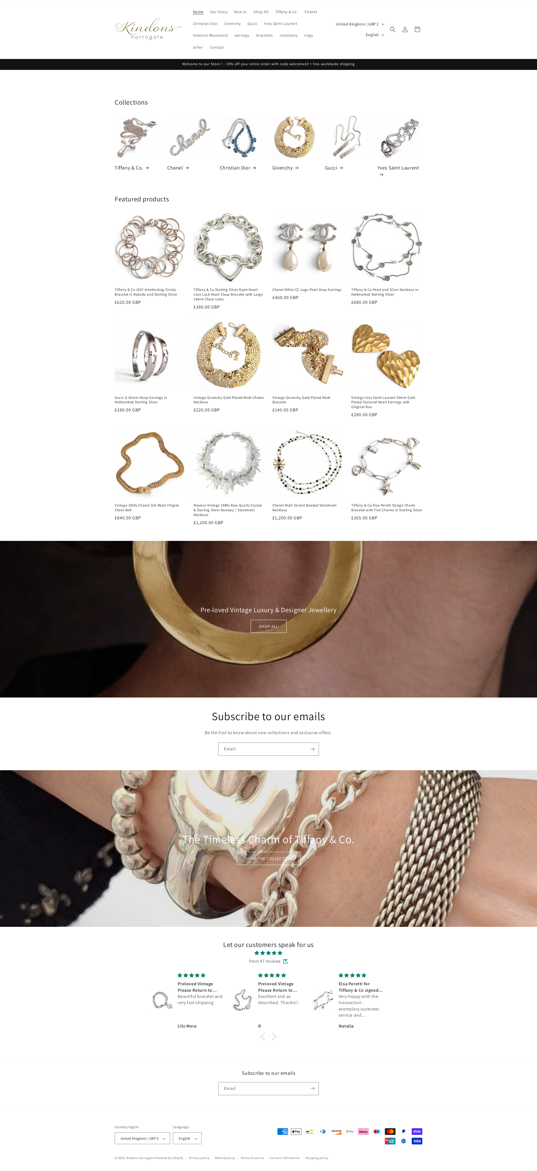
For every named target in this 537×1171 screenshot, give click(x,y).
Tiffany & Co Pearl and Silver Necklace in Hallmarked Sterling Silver (385, 292)
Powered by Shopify (169, 1158)
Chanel (175, 167)
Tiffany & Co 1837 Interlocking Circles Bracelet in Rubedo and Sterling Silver (146, 292)
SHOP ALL (268, 626)
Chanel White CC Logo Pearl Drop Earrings (306, 290)
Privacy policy (199, 1158)
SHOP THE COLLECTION (268, 858)
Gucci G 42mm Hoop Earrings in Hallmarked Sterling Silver (141, 400)
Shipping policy (317, 1158)
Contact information (285, 1158)
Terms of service (252, 1158)
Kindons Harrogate (140, 1158)
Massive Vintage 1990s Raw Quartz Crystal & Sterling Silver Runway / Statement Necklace (228, 510)
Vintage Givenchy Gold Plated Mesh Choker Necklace (229, 400)
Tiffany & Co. (129, 167)
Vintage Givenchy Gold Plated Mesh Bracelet (301, 400)
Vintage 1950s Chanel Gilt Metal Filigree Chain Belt (147, 507)
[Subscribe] (312, 749)
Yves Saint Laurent (398, 167)
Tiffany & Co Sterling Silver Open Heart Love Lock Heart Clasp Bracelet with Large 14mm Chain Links (228, 294)
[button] (393, 29)
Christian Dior (235, 167)
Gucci (331, 167)
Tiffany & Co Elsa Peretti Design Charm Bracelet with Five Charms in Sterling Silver (386, 507)
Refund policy (225, 1158)
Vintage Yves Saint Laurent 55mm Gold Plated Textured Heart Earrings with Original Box (383, 402)
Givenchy (282, 167)
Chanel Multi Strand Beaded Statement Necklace (304, 507)
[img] (268, 953)
